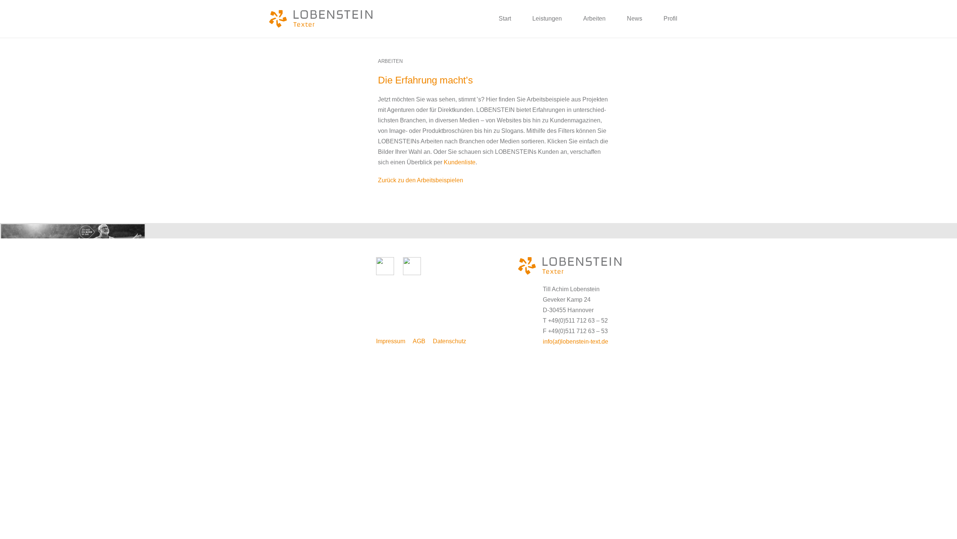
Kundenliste (460, 162)
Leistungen (547, 18)
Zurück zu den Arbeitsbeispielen (420, 180)
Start (505, 18)
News (634, 18)
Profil (670, 18)
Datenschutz (449, 341)
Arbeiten (594, 18)
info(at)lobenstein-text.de (575, 341)
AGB (419, 341)
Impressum (390, 341)
